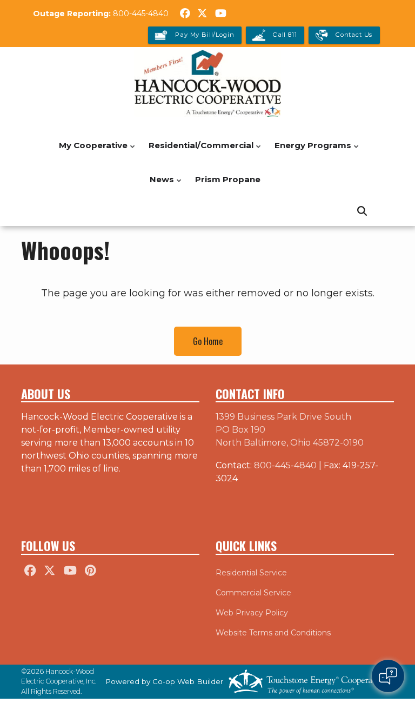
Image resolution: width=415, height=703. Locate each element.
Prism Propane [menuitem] (227, 179)
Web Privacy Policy (252, 613)
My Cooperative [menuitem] (90, 151)
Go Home (208, 341)
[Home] (207, 83)
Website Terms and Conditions (273, 633)
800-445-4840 (141, 13)
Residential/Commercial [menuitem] (198, 151)
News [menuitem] (159, 185)
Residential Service (251, 573)
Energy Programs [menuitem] (310, 151)
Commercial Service (253, 593)
